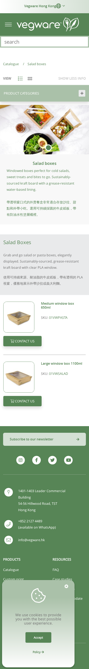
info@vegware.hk (31, 540)
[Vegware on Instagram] (20, 460)
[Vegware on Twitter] (52, 460)
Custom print (13, 579)
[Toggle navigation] (8, 24)
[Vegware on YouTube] (68, 460)
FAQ (56, 569)
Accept (38, 637)
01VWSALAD (58, 373)
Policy (37, 652)
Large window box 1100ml (61, 363)
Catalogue (11, 569)
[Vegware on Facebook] (36, 460)
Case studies (62, 579)
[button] (58, 5)
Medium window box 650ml (57, 305)
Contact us (24, 341)
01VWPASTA (58, 317)
